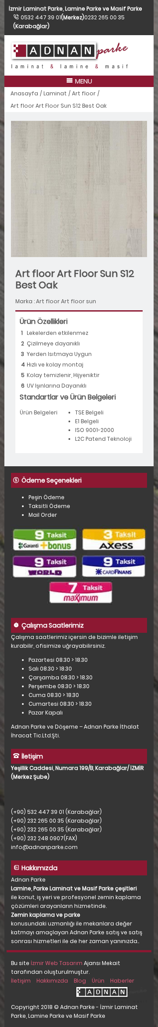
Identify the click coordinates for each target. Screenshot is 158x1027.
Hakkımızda (52, 980)
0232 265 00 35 (104, 17)
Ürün (98, 980)
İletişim (21, 980)
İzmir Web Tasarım (57, 963)
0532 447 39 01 (41, 17)
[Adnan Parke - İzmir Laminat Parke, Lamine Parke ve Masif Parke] (79, 55)
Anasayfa (24, 93)
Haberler (122, 980)
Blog (80, 980)
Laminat (55, 93)
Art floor (84, 93)
